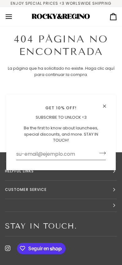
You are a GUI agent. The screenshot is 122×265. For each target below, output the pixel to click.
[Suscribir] (100, 153)
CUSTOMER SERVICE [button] (26, 189)
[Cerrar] (107, 103)
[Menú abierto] (14, 16)
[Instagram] (8, 248)
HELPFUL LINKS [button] (19, 171)
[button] (61, 205)
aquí (109, 68)
